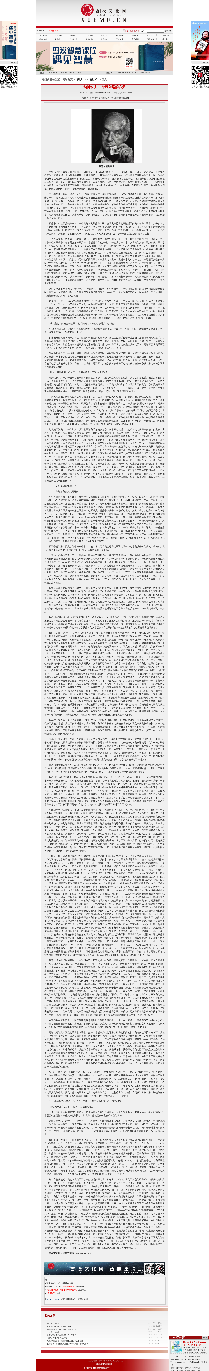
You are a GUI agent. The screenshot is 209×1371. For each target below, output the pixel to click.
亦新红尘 (104, 35)
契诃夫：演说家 (53, 1324)
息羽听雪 (89, 35)
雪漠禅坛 (43, 35)
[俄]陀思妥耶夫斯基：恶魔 (57, 1338)
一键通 (90, 98)
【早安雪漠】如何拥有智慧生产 (190, 1356)
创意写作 (150, 39)
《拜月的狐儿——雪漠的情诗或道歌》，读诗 (64, 73)
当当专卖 (66, 1290)
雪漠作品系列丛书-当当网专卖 (59, 1283)
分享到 (82, 98)
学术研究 (120, 39)
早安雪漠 (173, 1356)
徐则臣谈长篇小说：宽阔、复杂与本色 (61, 1329)
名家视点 (58, 39)
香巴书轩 (165, 39)
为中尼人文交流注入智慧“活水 (189, 1368)
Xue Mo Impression (177, 1362)
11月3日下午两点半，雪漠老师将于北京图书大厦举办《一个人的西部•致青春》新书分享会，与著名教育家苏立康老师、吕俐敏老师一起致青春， (188, 1350)
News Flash (175, 1359)
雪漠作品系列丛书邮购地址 (65, 1286)
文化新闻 (58, 35)
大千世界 (135, 39)
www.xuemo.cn (100, 93)
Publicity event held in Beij (190, 1359)
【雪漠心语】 (109, 73)
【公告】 (41, 73)
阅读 (79, 79)
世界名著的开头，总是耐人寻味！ (60, 1326)
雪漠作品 (73, 35)
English (166, 35)
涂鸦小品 (89, 39)
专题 (53, 1293)
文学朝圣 (104, 39)
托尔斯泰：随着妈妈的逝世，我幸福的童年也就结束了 (67, 1344)
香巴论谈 (120, 35)
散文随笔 (150, 35)
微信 (86, 98)
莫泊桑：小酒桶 (53, 1332)
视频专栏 (43, 39)
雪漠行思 (73, 39)
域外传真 (135, 35)
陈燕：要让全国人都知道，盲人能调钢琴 (62, 1335)
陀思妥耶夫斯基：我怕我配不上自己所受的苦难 (65, 1341)
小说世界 (92, 79)
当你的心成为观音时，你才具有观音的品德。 (135, 73)
